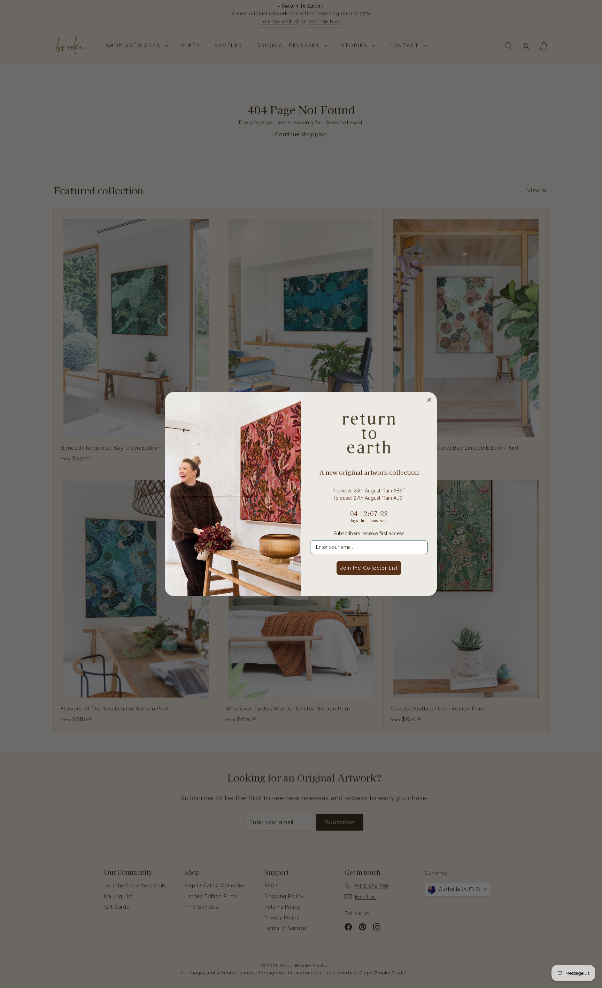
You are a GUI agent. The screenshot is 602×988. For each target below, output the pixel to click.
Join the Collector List (369, 568)
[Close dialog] (429, 400)
